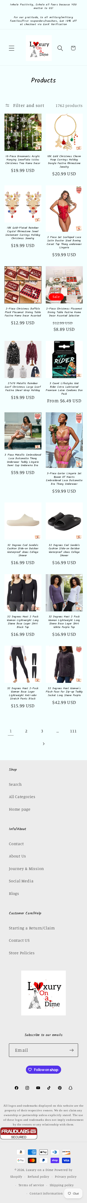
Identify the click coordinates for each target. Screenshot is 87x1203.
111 (73, 730)
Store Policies (22, 952)
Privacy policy (66, 1176)
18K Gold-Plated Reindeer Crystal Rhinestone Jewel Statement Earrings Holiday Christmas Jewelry (22, 233)
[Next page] (43, 743)
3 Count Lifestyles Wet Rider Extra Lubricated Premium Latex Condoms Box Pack (64, 389)
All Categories (22, 796)
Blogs (14, 893)
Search (15, 784)
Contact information (46, 1193)
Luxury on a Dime (40, 1170)
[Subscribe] (71, 1050)
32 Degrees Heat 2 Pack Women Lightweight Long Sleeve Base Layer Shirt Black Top (23, 622)
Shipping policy (62, 1185)
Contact (16, 843)
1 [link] (11, 730)
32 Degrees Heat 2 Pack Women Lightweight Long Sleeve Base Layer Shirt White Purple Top (64, 622)
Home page (20, 809)
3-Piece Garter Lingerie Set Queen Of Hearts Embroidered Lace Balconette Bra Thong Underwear (64, 479)
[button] (11, 48)
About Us (17, 855)
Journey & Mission (26, 868)
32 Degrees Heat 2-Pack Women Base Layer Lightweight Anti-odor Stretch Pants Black (23, 694)
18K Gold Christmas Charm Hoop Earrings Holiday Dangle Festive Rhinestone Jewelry (64, 162)
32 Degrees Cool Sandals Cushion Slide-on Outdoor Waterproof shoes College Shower (22, 550)
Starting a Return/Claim (32, 927)
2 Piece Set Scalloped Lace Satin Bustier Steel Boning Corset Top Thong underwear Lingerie (64, 242)
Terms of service (31, 1185)
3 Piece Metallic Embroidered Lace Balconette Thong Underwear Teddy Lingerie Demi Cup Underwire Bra (22, 460)
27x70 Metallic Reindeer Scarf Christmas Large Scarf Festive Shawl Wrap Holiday (23, 387)
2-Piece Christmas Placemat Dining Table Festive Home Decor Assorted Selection (64, 312)
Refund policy (38, 1176)
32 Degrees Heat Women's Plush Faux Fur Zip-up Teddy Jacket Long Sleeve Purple (64, 692)
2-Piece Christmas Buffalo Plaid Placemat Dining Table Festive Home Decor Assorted (23, 312)
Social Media (21, 880)
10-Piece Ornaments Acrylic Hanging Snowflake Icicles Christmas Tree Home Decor (22, 160)
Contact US (19, 940)
